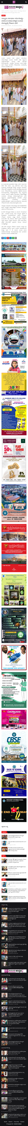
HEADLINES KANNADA (7, 25)
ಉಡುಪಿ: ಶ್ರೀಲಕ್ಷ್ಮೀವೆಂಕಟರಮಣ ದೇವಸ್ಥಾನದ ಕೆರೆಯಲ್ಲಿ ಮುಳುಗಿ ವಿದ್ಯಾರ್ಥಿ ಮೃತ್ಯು (16, 836)
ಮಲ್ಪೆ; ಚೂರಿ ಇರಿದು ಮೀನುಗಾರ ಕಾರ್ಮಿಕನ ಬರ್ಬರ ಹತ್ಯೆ (17, 842)
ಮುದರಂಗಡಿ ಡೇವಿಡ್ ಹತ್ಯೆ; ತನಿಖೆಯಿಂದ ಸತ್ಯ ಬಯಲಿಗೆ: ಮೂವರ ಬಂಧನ (16, 1073)
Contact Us (10, 1121)
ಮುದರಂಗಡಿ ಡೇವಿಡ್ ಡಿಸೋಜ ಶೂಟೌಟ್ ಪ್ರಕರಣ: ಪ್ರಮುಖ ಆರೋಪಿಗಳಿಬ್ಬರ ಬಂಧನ (17, 1052)
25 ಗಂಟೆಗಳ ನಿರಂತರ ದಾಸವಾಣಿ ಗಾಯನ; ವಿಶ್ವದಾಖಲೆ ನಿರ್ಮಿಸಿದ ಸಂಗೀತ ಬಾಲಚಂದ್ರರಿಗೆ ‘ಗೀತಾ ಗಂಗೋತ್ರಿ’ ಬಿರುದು (16, 849)
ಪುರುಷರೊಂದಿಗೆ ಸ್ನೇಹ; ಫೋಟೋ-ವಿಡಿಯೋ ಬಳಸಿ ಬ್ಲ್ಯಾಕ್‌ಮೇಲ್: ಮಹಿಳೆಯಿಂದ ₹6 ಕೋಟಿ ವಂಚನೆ (17, 1115)
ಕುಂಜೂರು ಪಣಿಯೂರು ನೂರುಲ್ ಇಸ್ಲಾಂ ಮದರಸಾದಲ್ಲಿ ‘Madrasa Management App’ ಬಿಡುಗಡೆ (16, 987)
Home (2, 11)
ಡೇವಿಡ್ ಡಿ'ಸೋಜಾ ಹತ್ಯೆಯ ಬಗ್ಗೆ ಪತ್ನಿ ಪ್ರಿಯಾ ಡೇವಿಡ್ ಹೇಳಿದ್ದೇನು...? (16, 1079)
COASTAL (7, 11)
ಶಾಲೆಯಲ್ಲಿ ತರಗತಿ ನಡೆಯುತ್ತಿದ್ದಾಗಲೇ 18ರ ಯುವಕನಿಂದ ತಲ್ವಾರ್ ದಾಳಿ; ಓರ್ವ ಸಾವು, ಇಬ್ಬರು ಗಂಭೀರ (16, 1035)
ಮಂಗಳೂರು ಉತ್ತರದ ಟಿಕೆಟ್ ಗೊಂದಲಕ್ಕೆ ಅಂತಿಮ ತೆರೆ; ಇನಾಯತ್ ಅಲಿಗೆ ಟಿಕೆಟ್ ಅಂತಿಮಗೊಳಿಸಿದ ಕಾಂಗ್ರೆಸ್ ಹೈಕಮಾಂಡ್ (17, 917)
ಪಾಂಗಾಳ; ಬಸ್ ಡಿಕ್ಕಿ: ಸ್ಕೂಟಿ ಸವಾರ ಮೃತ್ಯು (15, 956)
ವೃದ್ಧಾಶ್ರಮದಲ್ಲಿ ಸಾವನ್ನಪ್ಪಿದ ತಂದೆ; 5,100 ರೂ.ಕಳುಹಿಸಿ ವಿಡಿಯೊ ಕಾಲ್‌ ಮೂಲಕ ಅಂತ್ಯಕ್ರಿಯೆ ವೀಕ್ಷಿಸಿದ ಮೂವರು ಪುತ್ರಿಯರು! (16, 1066)
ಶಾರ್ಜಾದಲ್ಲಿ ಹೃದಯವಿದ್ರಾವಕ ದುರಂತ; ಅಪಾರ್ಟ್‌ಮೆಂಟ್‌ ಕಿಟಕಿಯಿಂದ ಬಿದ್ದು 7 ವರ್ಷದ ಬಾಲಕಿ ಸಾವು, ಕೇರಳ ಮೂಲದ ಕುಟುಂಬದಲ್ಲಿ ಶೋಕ (17, 995)
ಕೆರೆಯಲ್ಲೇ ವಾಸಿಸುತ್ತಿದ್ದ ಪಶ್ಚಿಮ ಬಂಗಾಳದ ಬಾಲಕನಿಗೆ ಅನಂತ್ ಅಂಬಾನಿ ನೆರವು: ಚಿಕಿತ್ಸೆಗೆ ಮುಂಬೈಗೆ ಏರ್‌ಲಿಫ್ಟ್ (17, 1099)
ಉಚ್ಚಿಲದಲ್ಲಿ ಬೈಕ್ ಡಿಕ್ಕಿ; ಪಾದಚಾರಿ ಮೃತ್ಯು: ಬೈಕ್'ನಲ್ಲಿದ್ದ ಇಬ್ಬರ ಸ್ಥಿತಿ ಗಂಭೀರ (17, 944)
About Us (5, 1121)
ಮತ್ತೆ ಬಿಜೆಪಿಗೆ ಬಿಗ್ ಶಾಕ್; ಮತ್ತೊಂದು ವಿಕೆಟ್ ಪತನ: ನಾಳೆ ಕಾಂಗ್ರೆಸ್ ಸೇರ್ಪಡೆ (17, 950)
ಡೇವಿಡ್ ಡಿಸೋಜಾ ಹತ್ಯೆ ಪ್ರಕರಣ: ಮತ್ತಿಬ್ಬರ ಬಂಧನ (17, 1084)
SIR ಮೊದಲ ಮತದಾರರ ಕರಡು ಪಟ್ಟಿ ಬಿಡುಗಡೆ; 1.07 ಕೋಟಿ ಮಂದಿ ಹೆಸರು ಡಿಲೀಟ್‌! (17, 873)
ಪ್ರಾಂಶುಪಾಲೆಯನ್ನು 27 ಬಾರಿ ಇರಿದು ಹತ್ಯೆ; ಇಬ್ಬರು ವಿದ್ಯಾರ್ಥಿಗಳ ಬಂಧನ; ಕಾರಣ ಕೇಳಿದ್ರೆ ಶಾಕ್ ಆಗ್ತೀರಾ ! (17, 980)
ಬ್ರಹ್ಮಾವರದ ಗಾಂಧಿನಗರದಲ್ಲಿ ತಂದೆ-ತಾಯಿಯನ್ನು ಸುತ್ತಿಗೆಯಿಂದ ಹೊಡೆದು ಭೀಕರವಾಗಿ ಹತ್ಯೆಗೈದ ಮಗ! (17, 897)
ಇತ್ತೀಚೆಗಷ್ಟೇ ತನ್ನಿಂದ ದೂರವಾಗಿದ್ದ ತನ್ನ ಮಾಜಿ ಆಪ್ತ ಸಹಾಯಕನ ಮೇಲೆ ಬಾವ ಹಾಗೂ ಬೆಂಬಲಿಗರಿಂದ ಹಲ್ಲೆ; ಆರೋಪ (17, 938)
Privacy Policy (16, 1121)
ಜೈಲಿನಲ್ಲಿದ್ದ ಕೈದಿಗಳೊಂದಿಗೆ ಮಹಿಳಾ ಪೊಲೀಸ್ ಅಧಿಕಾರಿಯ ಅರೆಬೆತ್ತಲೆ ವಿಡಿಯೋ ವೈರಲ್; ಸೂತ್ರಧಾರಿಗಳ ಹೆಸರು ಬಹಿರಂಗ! (16, 1014)
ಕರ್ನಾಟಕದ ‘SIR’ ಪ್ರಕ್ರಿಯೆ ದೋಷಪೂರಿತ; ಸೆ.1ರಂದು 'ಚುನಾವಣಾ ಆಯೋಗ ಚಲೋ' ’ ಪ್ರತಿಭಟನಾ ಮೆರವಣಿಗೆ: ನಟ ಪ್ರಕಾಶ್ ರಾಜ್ (17, 860)
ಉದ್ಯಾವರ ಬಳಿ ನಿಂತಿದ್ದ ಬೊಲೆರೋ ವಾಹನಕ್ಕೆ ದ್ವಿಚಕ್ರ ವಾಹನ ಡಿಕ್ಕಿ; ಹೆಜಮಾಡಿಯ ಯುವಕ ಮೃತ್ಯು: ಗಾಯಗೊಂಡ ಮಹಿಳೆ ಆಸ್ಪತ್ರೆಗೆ (17, 910)
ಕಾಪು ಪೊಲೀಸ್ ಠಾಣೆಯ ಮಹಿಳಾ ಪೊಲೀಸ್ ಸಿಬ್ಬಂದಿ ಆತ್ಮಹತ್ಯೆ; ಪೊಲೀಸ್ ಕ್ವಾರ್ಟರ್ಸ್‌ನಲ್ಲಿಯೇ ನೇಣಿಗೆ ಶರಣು (17, 964)
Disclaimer (22, 1121)
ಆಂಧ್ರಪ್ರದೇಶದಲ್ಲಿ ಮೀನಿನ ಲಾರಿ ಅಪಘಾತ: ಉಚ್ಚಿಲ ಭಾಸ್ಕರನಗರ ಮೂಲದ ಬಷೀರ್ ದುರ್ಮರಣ (17, 931)
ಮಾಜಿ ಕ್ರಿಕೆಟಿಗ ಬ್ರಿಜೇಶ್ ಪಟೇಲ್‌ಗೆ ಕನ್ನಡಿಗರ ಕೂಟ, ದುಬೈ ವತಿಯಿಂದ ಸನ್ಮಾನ (17, 867)
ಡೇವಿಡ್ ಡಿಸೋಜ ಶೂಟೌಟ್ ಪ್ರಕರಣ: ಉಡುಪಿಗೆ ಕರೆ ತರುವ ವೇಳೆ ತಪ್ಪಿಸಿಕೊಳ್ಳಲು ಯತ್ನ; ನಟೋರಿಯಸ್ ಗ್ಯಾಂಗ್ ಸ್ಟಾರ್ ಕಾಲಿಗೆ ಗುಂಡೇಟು (17, 890)
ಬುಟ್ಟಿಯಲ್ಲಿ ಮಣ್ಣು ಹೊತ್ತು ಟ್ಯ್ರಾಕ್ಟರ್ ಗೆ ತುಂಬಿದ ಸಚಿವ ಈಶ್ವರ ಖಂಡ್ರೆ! (17, 1007)
